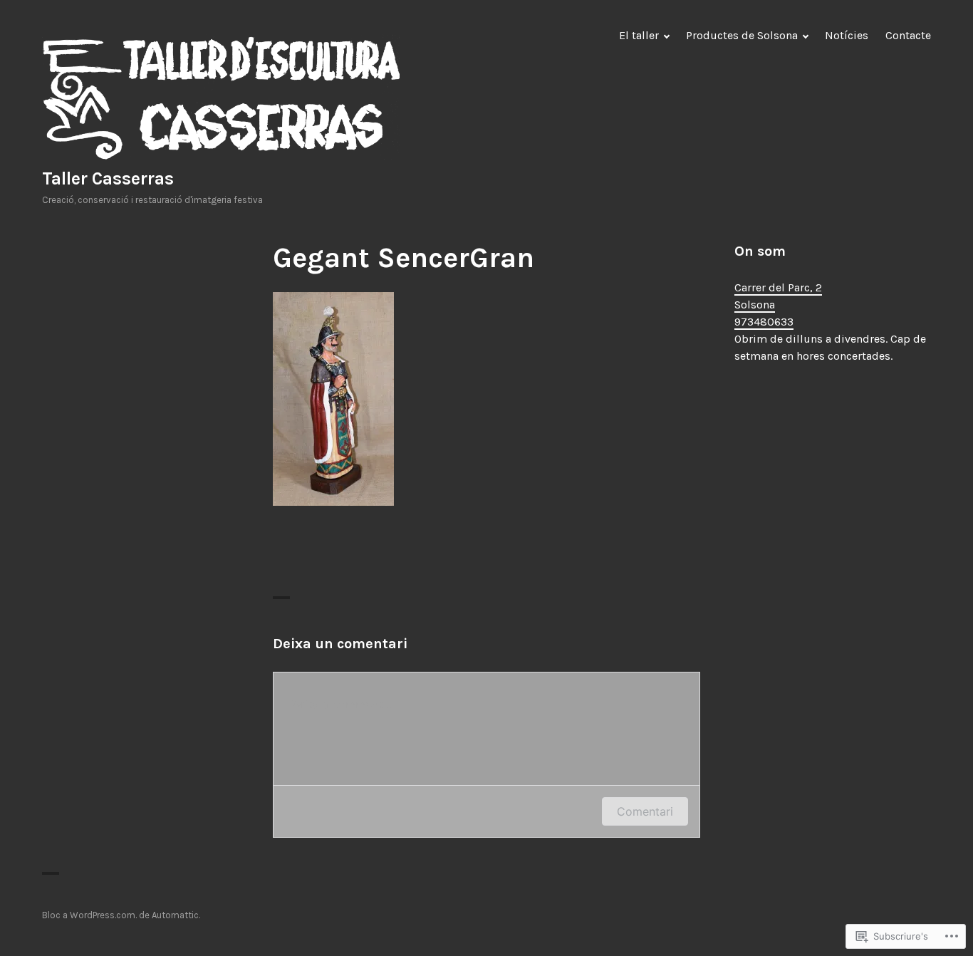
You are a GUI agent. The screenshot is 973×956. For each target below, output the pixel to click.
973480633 (764, 321)
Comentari (645, 811)
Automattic (175, 915)
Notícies (846, 35)
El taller (639, 35)
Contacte (908, 35)
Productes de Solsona (742, 35)
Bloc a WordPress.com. (89, 915)
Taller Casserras (108, 178)
